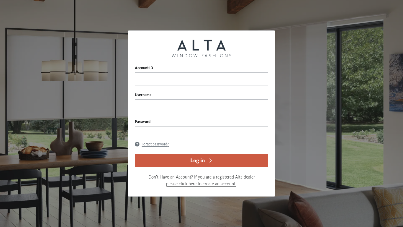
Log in (197, 160)
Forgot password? (155, 144)
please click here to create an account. (201, 184)
